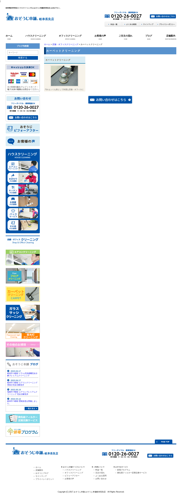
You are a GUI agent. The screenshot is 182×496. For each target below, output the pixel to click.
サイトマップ (41, 476)
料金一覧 (99, 470)
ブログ (148, 36)
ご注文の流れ (125, 36)
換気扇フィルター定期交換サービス (132, 473)
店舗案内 (170, 36)
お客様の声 (100, 36)
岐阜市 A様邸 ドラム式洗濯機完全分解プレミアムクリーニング (22, 374)
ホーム (9, 36)
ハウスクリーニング (35, 36)
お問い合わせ (100, 479)
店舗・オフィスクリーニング (65, 44)
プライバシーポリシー (45, 479)
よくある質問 (100, 476)
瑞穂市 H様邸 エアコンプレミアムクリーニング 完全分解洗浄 (22, 393)
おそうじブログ (42, 473)
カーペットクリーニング (58, 60)
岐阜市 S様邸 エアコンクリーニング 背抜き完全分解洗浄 (22, 384)
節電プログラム (123, 470)
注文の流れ (100, 473)
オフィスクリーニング (70, 36)
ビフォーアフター (72, 476)
